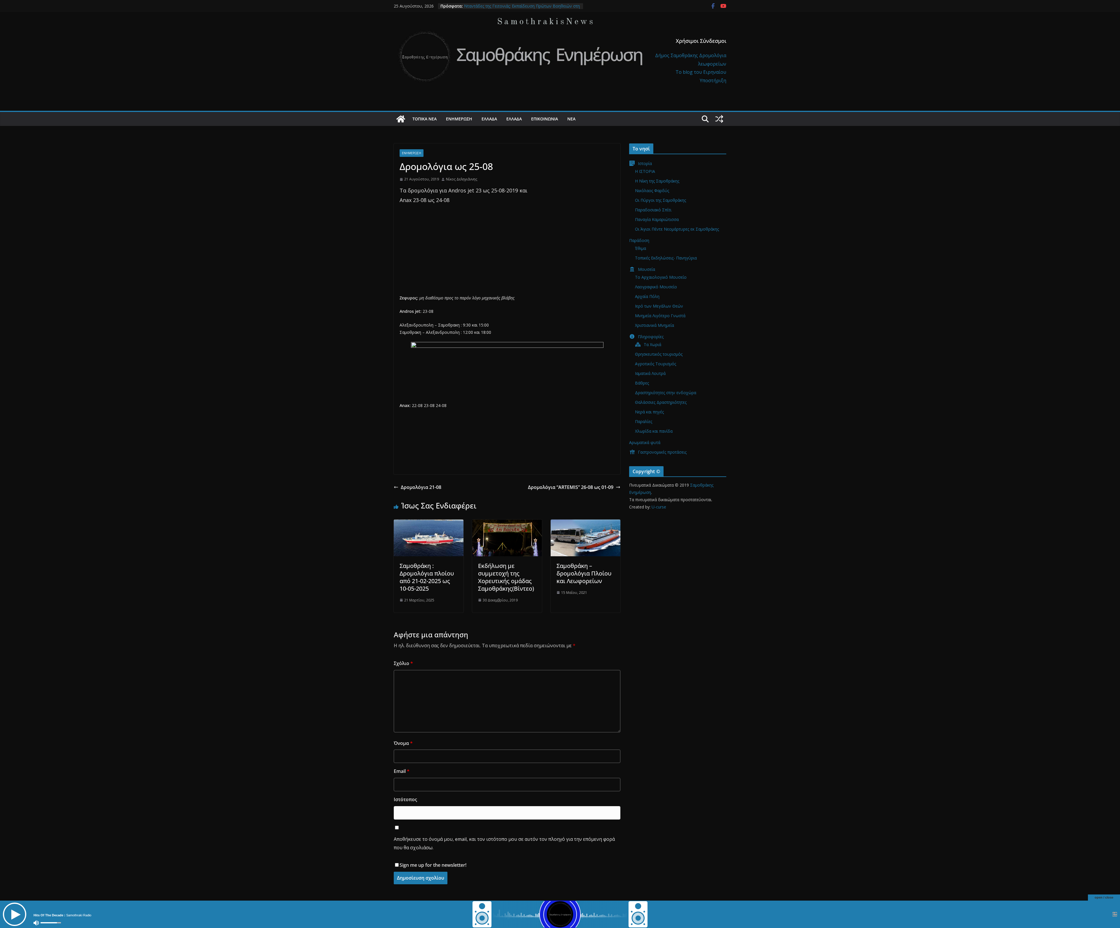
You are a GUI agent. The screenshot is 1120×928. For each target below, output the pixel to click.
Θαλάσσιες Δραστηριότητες (661, 402)
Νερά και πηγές (649, 412)
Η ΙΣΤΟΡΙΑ (645, 171)
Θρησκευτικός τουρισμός (658, 354)
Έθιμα (640, 248)
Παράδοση (639, 240)
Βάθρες (642, 383)
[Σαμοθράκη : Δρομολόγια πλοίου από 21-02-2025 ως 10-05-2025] (428, 523)
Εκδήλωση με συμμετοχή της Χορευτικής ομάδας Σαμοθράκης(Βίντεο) (506, 577)
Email (402, 771)
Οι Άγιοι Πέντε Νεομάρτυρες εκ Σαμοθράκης (677, 229)
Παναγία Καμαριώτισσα (657, 219)
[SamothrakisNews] (401, 119)
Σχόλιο (403, 663)
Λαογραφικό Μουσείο (656, 287)
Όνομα (403, 743)
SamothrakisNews (546, 21)
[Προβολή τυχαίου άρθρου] (719, 119)
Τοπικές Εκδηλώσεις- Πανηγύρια (666, 258)
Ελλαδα (489, 119)
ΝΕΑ (571, 119)
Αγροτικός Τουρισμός (655, 363)
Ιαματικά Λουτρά (650, 373)
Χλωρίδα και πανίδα (654, 431)
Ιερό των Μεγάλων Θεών (659, 306)
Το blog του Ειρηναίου (701, 72)
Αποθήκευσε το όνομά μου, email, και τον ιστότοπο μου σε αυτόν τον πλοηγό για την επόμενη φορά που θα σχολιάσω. (504, 843)
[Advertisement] (507, 253)
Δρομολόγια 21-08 (421, 487)
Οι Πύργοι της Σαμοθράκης (660, 200)
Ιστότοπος (405, 799)
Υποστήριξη (713, 80)
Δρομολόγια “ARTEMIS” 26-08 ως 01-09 (570, 487)
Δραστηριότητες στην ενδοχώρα (665, 392)
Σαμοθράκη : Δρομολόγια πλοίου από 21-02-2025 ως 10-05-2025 (427, 577)
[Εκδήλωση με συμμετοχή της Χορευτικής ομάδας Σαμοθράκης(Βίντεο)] (507, 523)
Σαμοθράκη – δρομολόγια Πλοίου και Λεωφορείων (583, 573)
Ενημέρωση (459, 119)
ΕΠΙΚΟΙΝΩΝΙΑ (544, 119)
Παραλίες (643, 421)
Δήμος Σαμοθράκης (677, 55)
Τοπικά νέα (424, 119)
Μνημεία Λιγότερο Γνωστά (660, 315)
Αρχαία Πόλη (647, 296)
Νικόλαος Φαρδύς (652, 190)
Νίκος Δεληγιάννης (461, 179)
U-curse (659, 507)
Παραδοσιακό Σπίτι (653, 210)
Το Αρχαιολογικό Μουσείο (661, 277)
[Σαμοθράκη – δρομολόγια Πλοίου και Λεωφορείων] (585, 523)
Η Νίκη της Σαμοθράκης (657, 181)
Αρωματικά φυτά (644, 442)
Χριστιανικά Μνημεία (654, 325)
